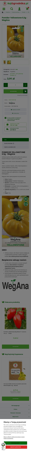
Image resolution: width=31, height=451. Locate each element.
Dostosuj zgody (15, 443)
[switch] (3, 449)
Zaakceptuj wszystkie (15, 447)
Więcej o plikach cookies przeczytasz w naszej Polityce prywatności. (14, 437)
